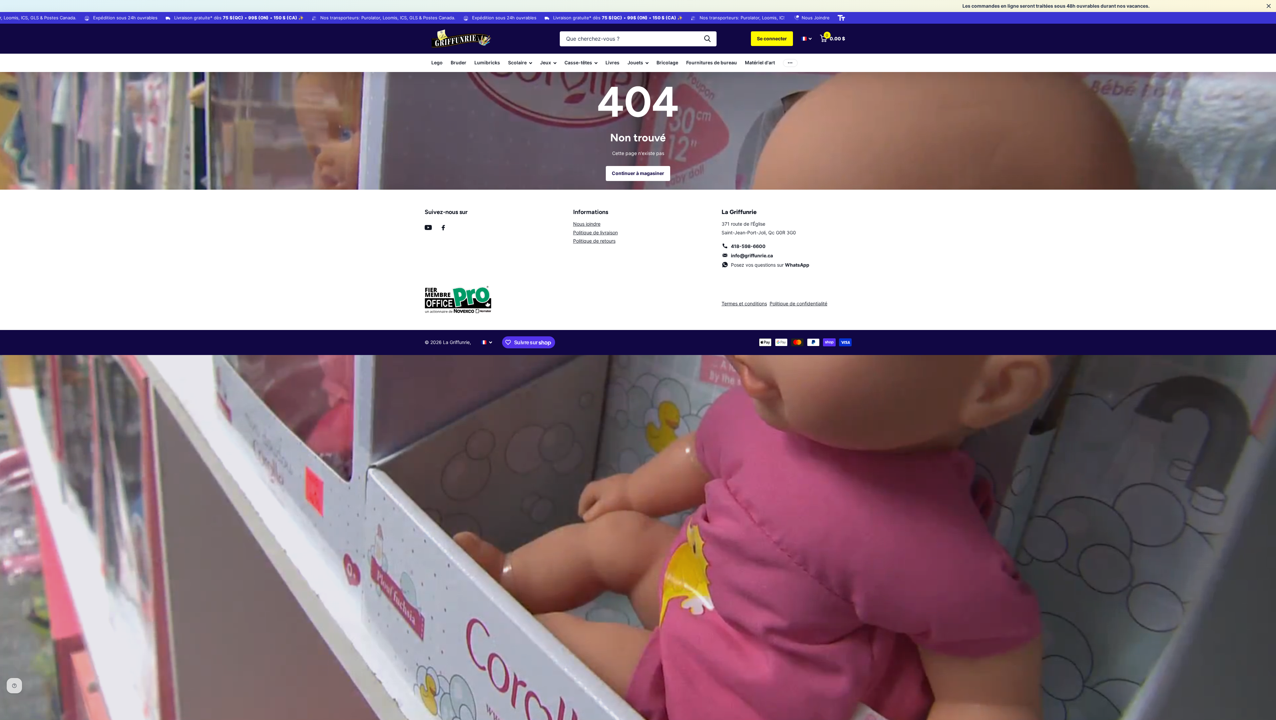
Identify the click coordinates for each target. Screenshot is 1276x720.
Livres (612, 62)
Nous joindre (586, 224)
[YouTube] (428, 227)
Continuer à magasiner (638, 173)
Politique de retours (594, 241)
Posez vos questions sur (770, 265)
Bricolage (667, 62)
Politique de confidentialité (798, 303)
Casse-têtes (578, 62)
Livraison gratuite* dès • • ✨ (126, 17)
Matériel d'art (760, 62)
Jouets (635, 62)
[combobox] (638, 38)
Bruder (458, 62)
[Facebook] (443, 227)
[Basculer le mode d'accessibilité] (841, 18)
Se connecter (772, 38)
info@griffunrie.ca (752, 255)
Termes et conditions (744, 303)
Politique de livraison (595, 232)
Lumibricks (487, 62)
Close (1268, 6)
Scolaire (517, 62)
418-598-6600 (748, 246)
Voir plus (790, 63)
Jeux (545, 62)
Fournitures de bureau (711, 62)
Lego (437, 62)
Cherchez (707, 38)
